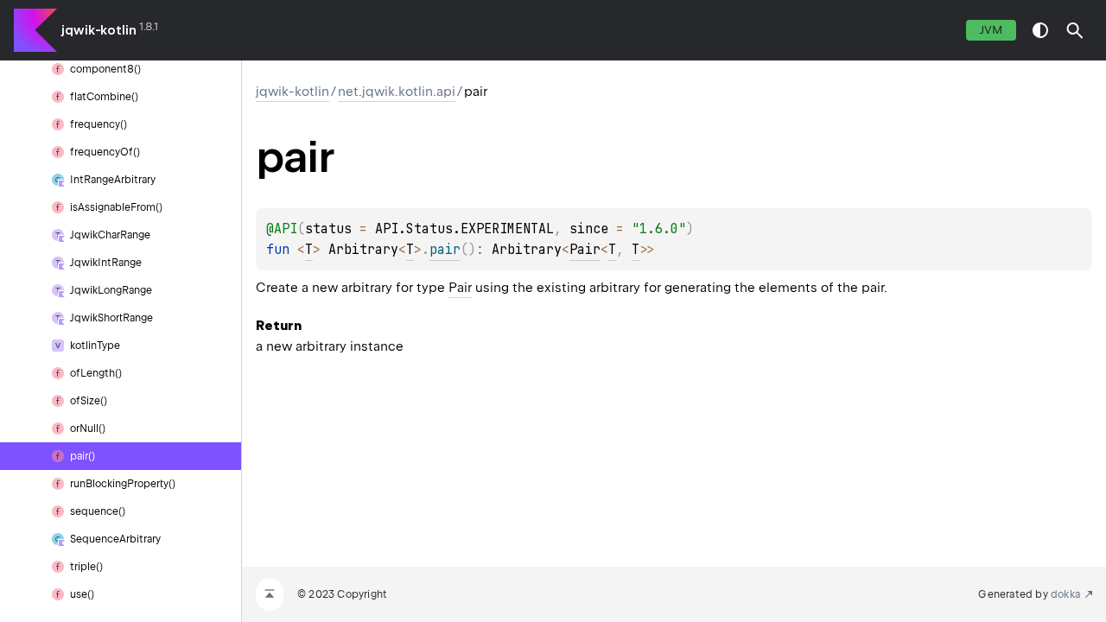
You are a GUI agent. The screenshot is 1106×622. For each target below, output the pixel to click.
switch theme (1040, 30)
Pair (585, 249)
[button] (1075, 30)
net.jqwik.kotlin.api (396, 91)
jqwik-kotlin (99, 30)
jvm (991, 29)
